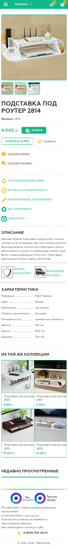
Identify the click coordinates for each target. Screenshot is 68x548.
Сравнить (49, 141)
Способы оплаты (18, 153)
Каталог (21, 4)
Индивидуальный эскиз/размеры (29, 199)
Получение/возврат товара (26, 180)
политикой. (31, 515)
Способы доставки (20, 163)
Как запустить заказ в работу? (27, 189)
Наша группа (16, 218)
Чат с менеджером (19, 208)
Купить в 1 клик (17, 141)
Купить (37, 130)
